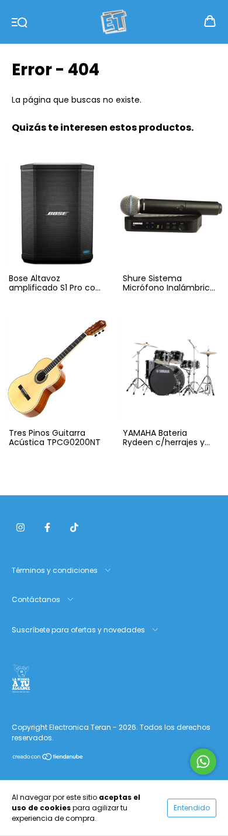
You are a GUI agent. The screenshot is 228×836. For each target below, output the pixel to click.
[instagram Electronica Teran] (20, 527)
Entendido (192, 808)
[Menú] (19, 21)
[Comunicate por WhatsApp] (203, 761)
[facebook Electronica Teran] (47, 527)
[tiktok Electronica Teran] (74, 527)
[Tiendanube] (48, 758)
